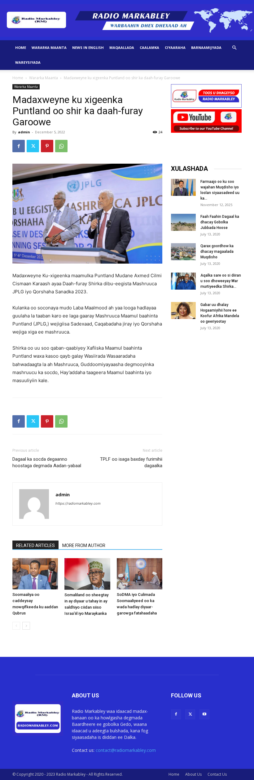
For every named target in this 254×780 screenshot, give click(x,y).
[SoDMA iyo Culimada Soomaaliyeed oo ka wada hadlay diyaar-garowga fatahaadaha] (139, 573)
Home (20, 47)
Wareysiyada (28, 62)
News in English (88, 47)
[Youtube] (204, 714)
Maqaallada (121, 47)
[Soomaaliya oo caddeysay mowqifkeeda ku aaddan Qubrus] (35, 573)
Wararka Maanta (49, 47)
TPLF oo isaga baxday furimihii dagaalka (131, 462)
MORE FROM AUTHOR (83, 545)
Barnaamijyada (206, 47)
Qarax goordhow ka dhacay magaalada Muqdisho (217, 251)
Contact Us (217, 774)
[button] (234, 48)
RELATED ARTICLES (35, 545)
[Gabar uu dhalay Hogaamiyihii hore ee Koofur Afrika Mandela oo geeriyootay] (183, 310)
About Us (193, 774)
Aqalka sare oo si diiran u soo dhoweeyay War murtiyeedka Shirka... (220, 281)
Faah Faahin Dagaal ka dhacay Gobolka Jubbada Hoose (219, 222)
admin (24, 132)
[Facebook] (18, 146)
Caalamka (149, 47)
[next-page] (26, 626)
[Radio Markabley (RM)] (127, 20)
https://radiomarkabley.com (78, 503)
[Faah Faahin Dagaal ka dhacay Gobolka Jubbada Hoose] (183, 222)
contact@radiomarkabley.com (126, 750)
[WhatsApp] (61, 146)
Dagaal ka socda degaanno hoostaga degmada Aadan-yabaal (46, 462)
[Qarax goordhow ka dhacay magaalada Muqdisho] (183, 251)
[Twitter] (33, 146)
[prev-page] (16, 626)
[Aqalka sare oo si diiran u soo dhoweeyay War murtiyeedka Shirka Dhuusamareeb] (183, 281)
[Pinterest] (47, 146)
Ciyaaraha (175, 47)
